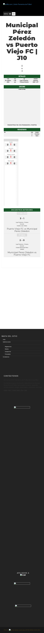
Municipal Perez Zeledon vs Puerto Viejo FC (22, 253)
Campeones (8, 351)
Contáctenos (6, 357)
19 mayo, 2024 (22, 213)
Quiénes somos (7, 342)
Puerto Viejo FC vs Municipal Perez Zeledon (22, 230)
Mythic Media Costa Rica (32, 630)
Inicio (4, 339)
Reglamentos (8, 346)
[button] (6, 14)
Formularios (8, 354)
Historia (7, 349)
